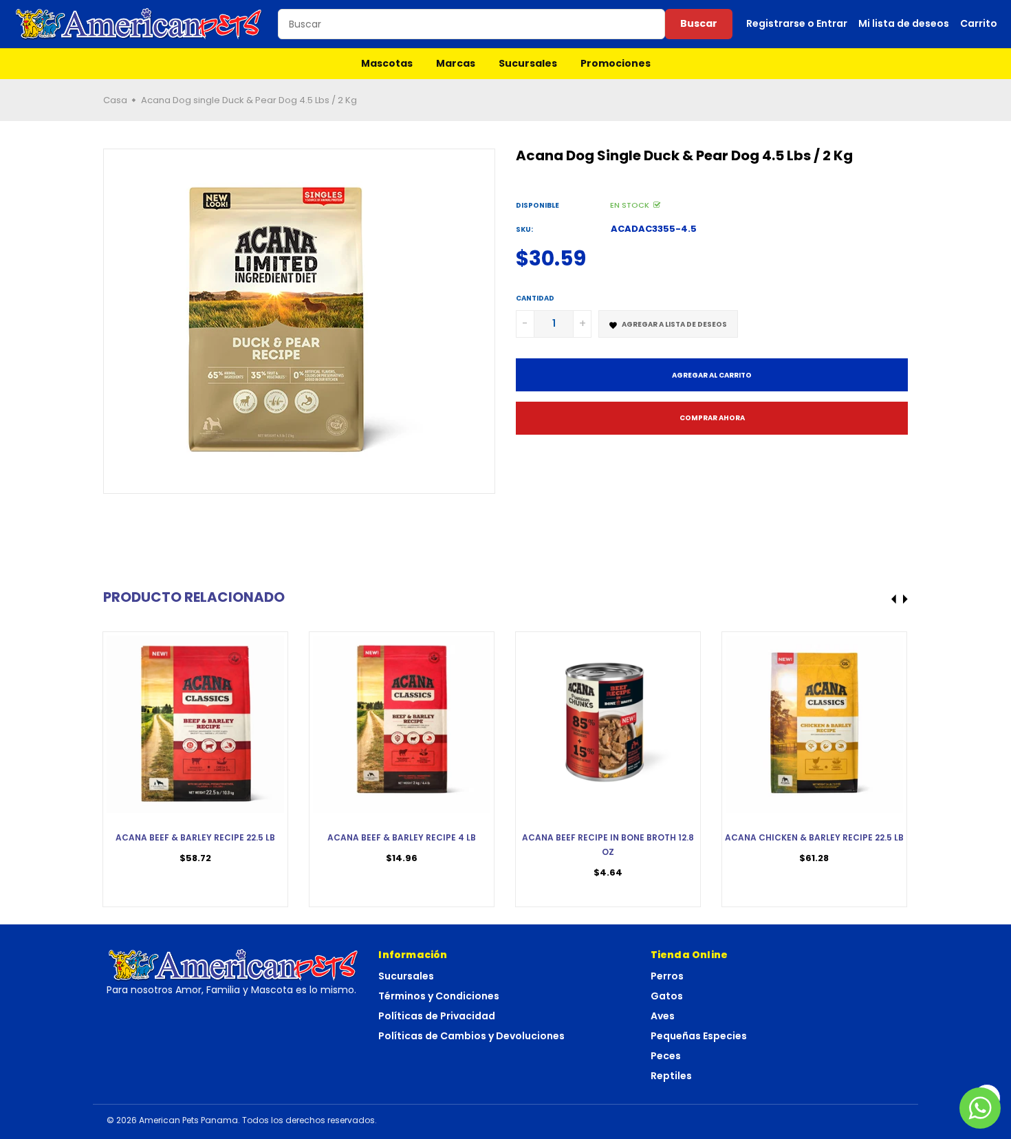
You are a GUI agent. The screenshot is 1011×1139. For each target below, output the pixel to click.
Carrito (978, 23)
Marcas (455, 63)
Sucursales (528, 63)
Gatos (667, 996)
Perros (667, 976)
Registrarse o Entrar (796, 23)
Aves (663, 1016)
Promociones (615, 63)
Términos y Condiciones (438, 996)
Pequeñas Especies (699, 1036)
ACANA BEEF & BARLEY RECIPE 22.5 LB (195, 837)
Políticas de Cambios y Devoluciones (471, 1036)
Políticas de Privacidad (436, 1016)
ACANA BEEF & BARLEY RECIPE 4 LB (401, 837)
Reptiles (671, 1076)
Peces (666, 1056)
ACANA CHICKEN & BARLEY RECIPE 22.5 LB (814, 837)
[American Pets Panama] (139, 24)
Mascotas (387, 63)
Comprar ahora (712, 418)
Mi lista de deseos (903, 23)
